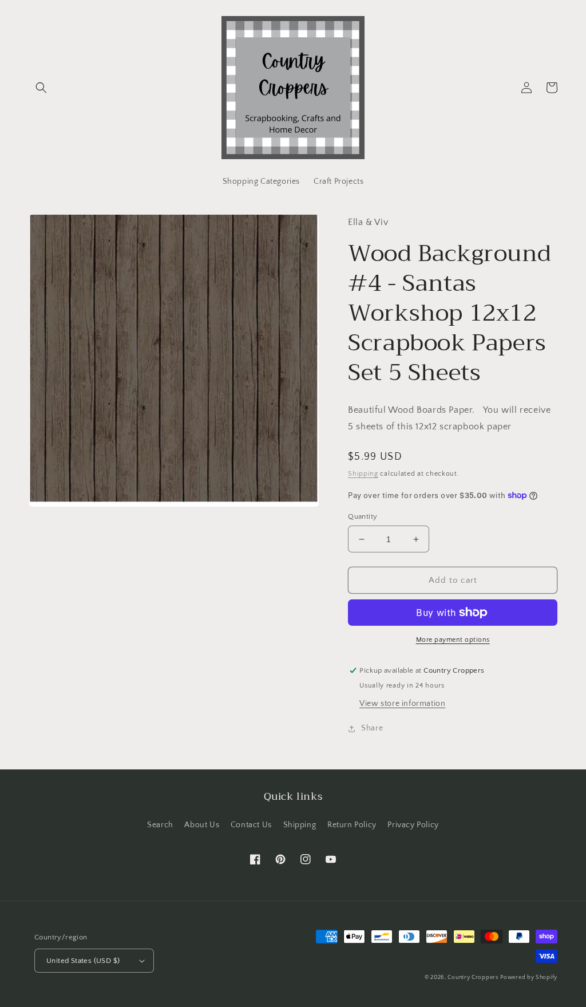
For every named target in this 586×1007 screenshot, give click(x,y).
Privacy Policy (412, 825)
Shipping (363, 473)
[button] (41, 87)
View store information (402, 703)
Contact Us (251, 825)
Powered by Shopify (528, 977)
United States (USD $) (83, 961)
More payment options (453, 639)
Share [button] (372, 728)
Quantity (362, 516)
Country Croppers (473, 977)
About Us (201, 825)
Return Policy (352, 825)
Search (160, 825)
